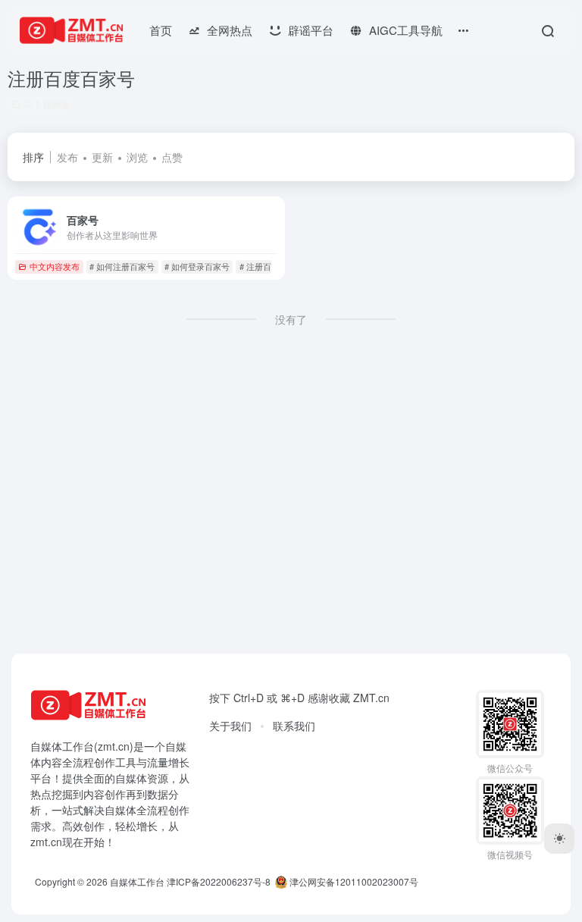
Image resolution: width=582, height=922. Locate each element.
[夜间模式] (559, 838)
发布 (67, 157)
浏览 (137, 157)
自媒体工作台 (137, 881)
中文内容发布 (55, 266)
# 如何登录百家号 (197, 266)
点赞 (172, 157)
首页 (160, 30)
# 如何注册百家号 (122, 266)
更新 (102, 157)
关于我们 (230, 725)
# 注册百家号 (263, 266)
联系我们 (294, 725)
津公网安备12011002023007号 (352, 881)
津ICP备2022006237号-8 (219, 881)
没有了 (291, 319)
